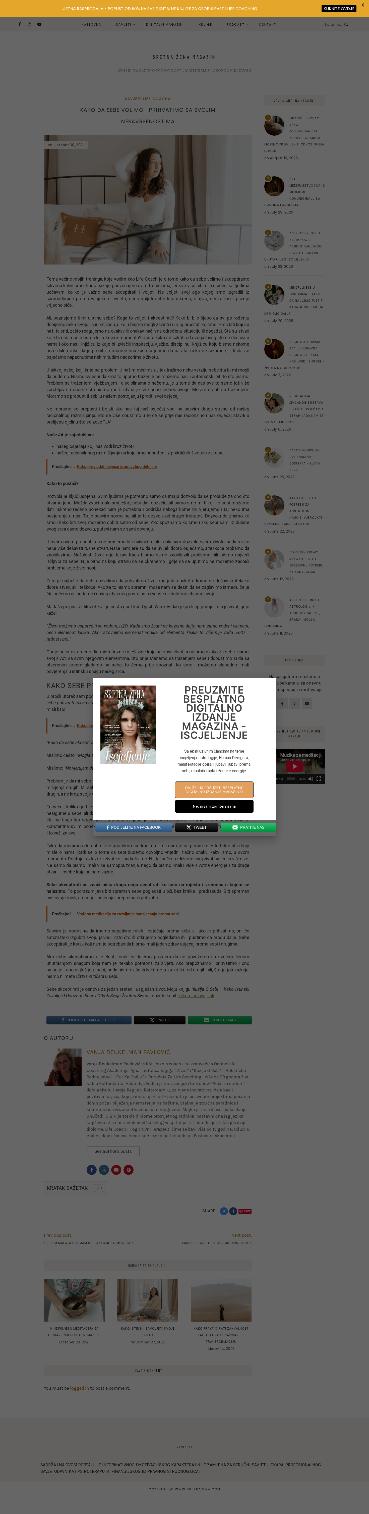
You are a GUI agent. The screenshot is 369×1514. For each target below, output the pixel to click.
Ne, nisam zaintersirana (214, 806)
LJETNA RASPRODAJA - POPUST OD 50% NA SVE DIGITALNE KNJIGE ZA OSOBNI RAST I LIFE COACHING (159, 9)
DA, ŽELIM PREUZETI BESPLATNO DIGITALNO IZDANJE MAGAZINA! (214, 789)
